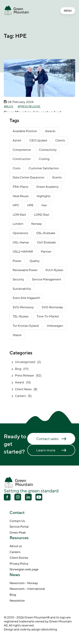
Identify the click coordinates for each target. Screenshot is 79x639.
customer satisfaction (44, 168)
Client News (23, 389)
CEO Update (38, 140)
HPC (16, 205)
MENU (68, 10)
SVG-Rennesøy (52, 307)
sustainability (22, 289)
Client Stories (19, 558)
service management (46, 279)
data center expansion (28, 177)
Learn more (45, 450)
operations (20, 233)
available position (25, 131)
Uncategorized (25, 362)
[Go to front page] (16, 11)
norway (36, 224)
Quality (35, 261)
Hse (44, 205)
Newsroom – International (27, 589)
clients (60, 140)
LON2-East (41, 215)
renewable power (25, 270)
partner (46, 252)
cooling (44, 159)
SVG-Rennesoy (23, 307)
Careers (20, 396)
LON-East (19, 215)
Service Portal (19, 527)
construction (22, 159)
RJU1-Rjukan (54, 270)
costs (17, 168)
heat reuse (21, 196)
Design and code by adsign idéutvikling (30, 629)
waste (17, 335)
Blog (9, 106)
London (18, 224)
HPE (30, 205)
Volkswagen (55, 326)
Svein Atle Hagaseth (26, 298)
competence (22, 150)
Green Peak (18, 533)
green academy (47, 187)
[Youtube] (17, 497)
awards (50, 131)
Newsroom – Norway (24, 583)
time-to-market (48, 316)
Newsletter (17, 601)
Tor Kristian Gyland (26, 326)
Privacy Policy (19, 564)
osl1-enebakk (46, 242)
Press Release (30, 106)
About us (16, 546)
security (18, 279)
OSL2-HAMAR (23, 252)
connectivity (48, 150)
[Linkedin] (28, 497)
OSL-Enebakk (45, 233)
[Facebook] (7, 497)
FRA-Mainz (20, 187)
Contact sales (47, 439)
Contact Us (17, 521)
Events (57, 177)
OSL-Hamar (21, 242)
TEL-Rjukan (21, 316)
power (17, 261)
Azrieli (17, 140)
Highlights (44, 196)
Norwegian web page (24, 569)
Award (19, 382)
